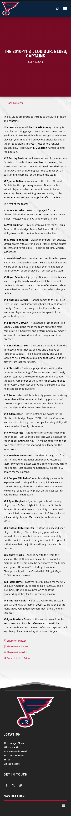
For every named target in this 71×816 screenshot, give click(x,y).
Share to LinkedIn (17, 652)
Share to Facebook (17, 646)
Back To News (15, 102)
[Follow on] (6, 785)
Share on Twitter (16, 640)
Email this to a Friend (19, 658)
